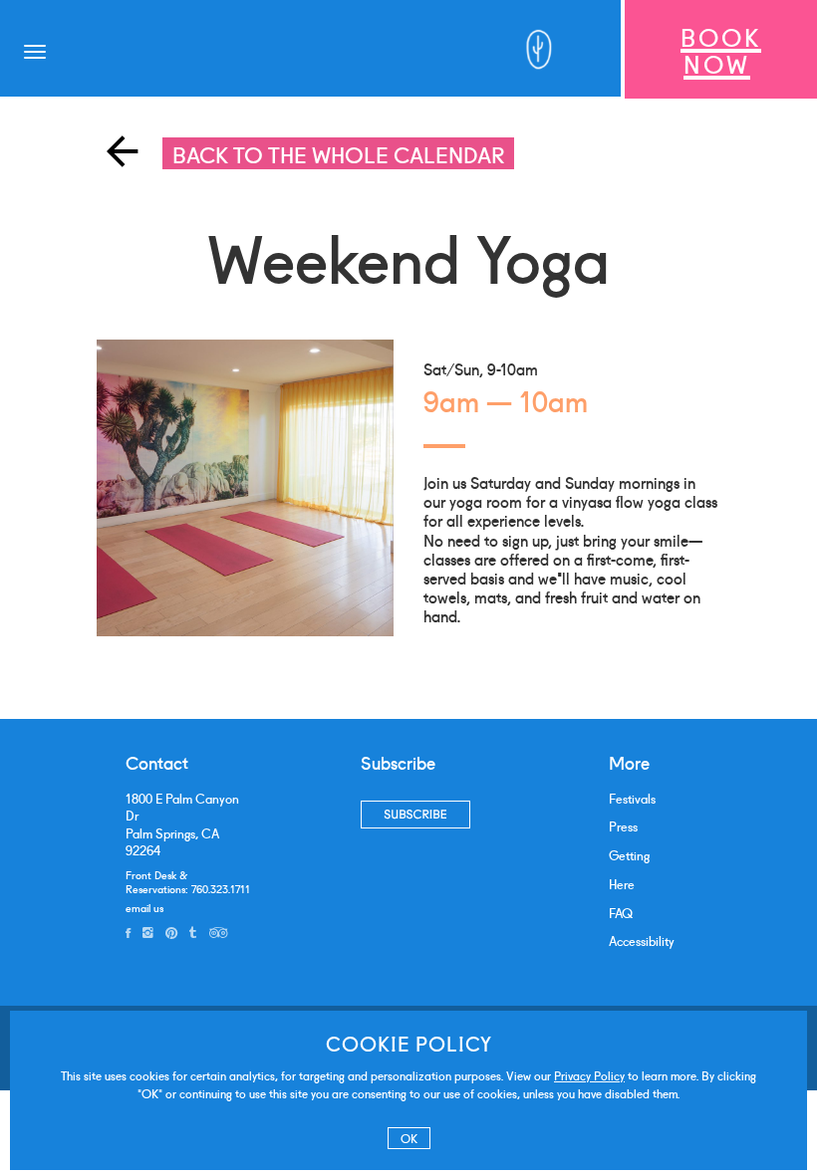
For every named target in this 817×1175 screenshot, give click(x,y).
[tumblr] (192, 932)
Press (623, 826)
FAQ (621, 912)
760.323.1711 (220, 888)
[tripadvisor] (218, 932)
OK (409, 1137)
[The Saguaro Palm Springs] (544, 50)
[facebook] (128, 932)
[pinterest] (171, 932)
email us (144, 907)
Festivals (632, 798)
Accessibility (642, 940)
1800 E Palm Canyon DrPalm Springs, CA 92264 (182, 824)
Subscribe (415, 814)
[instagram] (147, 932)
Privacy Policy (589, 1074)
